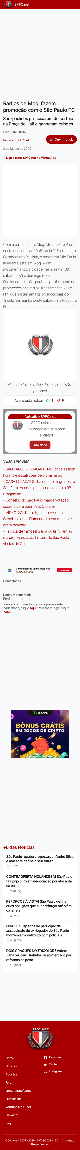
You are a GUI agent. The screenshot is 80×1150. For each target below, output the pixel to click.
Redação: (16, 140)
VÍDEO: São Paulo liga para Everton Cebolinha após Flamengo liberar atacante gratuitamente (37, 518)
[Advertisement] (40, 52)
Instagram (55, 1071)
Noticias (11, 1066)
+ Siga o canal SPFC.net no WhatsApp (29, 158)
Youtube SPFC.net (18, 1107)
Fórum (9, 1082)
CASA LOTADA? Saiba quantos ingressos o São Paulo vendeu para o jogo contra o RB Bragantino (39, 487)
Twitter (53, 1064)
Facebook (55, 1057)
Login (9, 1123)
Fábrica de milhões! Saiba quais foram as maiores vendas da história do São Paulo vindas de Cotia (37, 537)
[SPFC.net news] (40, 570)
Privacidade (13, 1099)
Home (9, 1058)
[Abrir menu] (71, 4)
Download (40, 445)
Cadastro (11, 1115)
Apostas (11, 1074)
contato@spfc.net (18, 1091)
